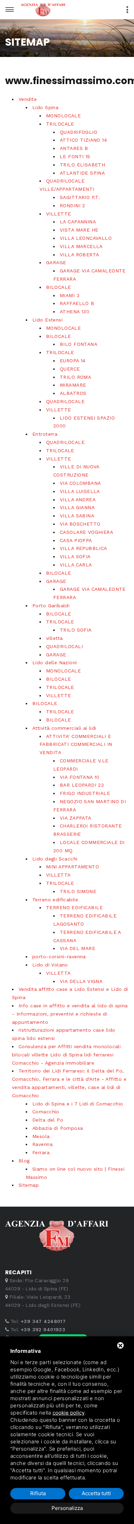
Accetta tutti (96, 1493)
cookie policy (69, 1412)
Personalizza (67, 1508)
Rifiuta (38, 1493)
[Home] (54, 9)
